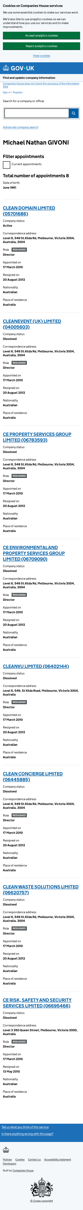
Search (74, 113)
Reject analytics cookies (41, 46)
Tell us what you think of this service (25, 1127)
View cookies (41, 55)
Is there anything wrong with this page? (27, 1134)
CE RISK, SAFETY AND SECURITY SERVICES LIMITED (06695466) (37, 1003)
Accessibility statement (57, 1159)
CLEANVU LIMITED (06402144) (36, 666)
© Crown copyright (41, 1201)
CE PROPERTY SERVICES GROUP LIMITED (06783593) (37, 437)
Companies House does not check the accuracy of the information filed (41, 85)
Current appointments (27, 164)
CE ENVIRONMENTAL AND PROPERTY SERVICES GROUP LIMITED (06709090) (34, 553)
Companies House (23, 1170)
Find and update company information (29, 78)
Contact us (34, 1159)
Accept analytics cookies (41, 35)
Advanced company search (20, 127)
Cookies (20, 1159)
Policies (7, 1159)
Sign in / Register (13, 92)
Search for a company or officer (23, 101)
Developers (9, 1163)
